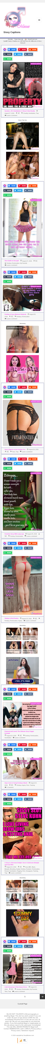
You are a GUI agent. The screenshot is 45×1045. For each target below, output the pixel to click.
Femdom (28, 869)
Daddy (18, 869)
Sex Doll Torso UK (25, 41)
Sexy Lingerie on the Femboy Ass (15, 449)
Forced (7, 871)
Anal (26, 867)
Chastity (25, 113)
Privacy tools (15, 1030)
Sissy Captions (11, 32)
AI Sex (39, 41)
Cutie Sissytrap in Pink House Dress (16, 987)
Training (32, 785)
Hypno (20, 620)
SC (19, 113)
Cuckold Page (22, 1004)
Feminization (16, 263)
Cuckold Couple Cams (22, 179)
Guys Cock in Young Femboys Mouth (16, 783)
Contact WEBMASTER (11, 1029)
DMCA (27, 1029)
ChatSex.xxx (16, 41)
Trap (37, 113)
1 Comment (10, 787)
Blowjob (7, 869)
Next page (42, 996)
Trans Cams (17, 39)
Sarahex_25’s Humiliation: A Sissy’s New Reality (20, 111)
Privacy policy (35, 1029)
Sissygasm (29, 871)
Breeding (13, 869)
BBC (30, 867)
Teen (13, 452)
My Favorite (23, 263)
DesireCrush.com (32, 39)
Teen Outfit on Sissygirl (12, 260)
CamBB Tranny (7, 41)
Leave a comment (12, 115)
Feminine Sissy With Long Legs (14, 534)
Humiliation (32, 113)
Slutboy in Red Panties (12, 618)
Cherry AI (22, 43)
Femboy (9, 263)
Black (33, 867)
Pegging (19, 871)
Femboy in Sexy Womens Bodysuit (15, 314)
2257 (22, 1029)
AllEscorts (33, 41)
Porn (27, 785)
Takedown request (27, 1030)
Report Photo (36, 63)
